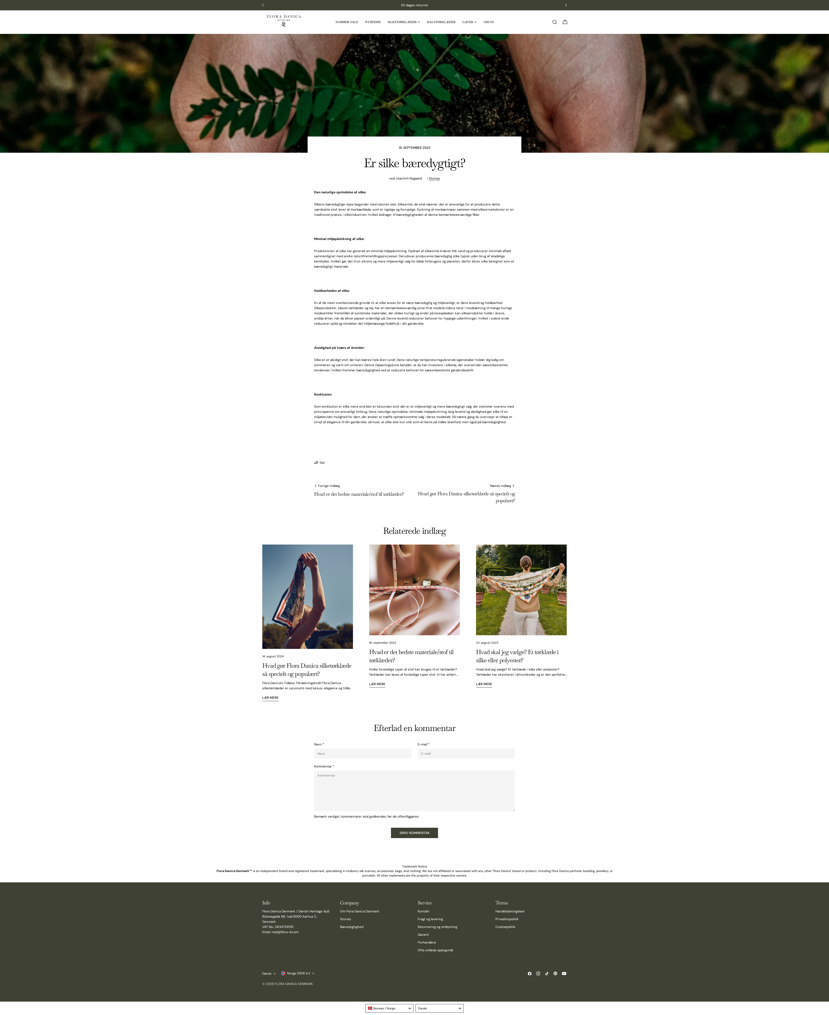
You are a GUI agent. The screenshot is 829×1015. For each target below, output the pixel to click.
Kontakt (424, 911)
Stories (434, 178)
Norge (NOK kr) (298, 973)
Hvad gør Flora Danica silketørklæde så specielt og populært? (306, 670)
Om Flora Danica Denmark (359, 911)
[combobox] (389, 1008)
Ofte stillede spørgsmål (435, 950)
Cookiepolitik (505, 927)
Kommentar (324, 766)
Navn (319, 744)
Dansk (267, 973)
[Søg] (554, 22)
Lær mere (270, 698)
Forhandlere (427, 942)
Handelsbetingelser (510, 911)
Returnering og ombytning (437, 927)
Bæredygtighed (351, 927)
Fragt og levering (430, 919)
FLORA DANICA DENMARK (294, 984)
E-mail (424, 744)
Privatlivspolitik (507, 919)
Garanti (423, 934)
